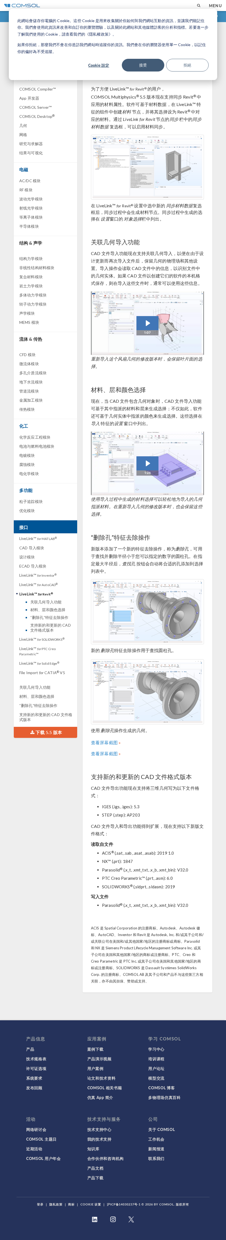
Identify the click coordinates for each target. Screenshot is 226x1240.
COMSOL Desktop (37, 116)
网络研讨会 (36, 1129)
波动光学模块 (31, 199)
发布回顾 (34, 1087)
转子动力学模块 (33, 304)
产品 (30, 1049)
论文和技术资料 (101, 1078)
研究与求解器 (31, 143)
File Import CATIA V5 (42, 672)
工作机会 (156, 1139)
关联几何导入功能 (45, 602)
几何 (23, 125)
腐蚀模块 (27, 464)
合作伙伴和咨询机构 (105, 1158)
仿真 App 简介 (100, 1097)
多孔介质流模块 (33, 372)
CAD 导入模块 (31, 547)
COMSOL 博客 (161, 1087)
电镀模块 (27, 455)
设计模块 (27, 557)
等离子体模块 (31, 217)
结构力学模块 (31, 258)
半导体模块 (29, 226)
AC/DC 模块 (30, 180)
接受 (143, 65)
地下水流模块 (31, 382)
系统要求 (34, 1078)
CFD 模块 (27, 354)
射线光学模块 (31, 208)
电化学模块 (29, 473)
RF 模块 (26, 189)
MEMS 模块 (29, 322)
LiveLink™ (38, 538)
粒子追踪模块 (31, 501)
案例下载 (95, 1049)
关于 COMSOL (161, 1129)
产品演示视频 (99, 1058)
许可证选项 (36, 1068)
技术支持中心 (99, 1129)
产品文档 (95, 1168)
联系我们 (156, 1158)
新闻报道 (156, 1148)
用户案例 (95, 1068)
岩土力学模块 (31, 285)
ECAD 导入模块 (32, 566)
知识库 (93, 1148)
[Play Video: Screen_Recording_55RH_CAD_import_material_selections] (147, 463)
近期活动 (34, 1148)
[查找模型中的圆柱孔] (147, 611)
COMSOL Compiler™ (37, 89)
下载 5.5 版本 (48, 732)
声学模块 (27, 313)
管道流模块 (29, 391)
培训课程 (156, 1058)
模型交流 (156, 1078)
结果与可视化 (31, 152)
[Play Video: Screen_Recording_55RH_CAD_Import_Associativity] (147, 323)
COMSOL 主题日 (41, 1139)
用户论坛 (156, 1068)
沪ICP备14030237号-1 (124, 1204)
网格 (23, 134)
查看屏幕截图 (104, 742)
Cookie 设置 (90, 1204)
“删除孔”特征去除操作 (49, 617)
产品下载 (95, 1177)
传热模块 (27, 409)
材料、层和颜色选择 (47, 609)
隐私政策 (56, 1204)
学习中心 (156, 1049)
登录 (40, 1204)
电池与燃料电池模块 (36, 446)
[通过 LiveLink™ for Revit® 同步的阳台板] (147, 167)
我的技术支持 (99, 1139)
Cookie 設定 (98, 65)
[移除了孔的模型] (147, 691)
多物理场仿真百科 (164, 1097)
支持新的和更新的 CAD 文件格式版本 (50, 627)
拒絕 (187, 65)
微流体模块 (29, 363)
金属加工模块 (31, 400)
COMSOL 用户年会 (43, 1158)
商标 (71, 1204)
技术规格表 (36, 1058)
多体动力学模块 (33, 295)
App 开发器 (29, 98)
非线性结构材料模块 (36, 267)
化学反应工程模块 (34, 437)
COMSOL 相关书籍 (104, 1087)
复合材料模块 (31, 276)
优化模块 (27, 510)
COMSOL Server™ (35, 107)
